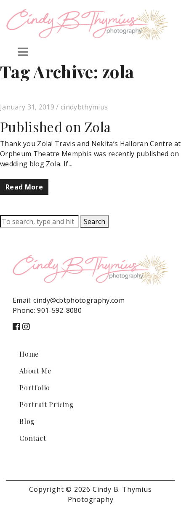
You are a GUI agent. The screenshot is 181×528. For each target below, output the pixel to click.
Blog (27, 421)
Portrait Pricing (46, 404)
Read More (24, 187)
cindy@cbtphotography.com (79, 300)
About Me (35, 370)
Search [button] (94, 221)
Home (29, 353)
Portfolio (34, 387)
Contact (32, 438)
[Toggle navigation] (23, 52)
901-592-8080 (59, 310)
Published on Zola (55, 126)
